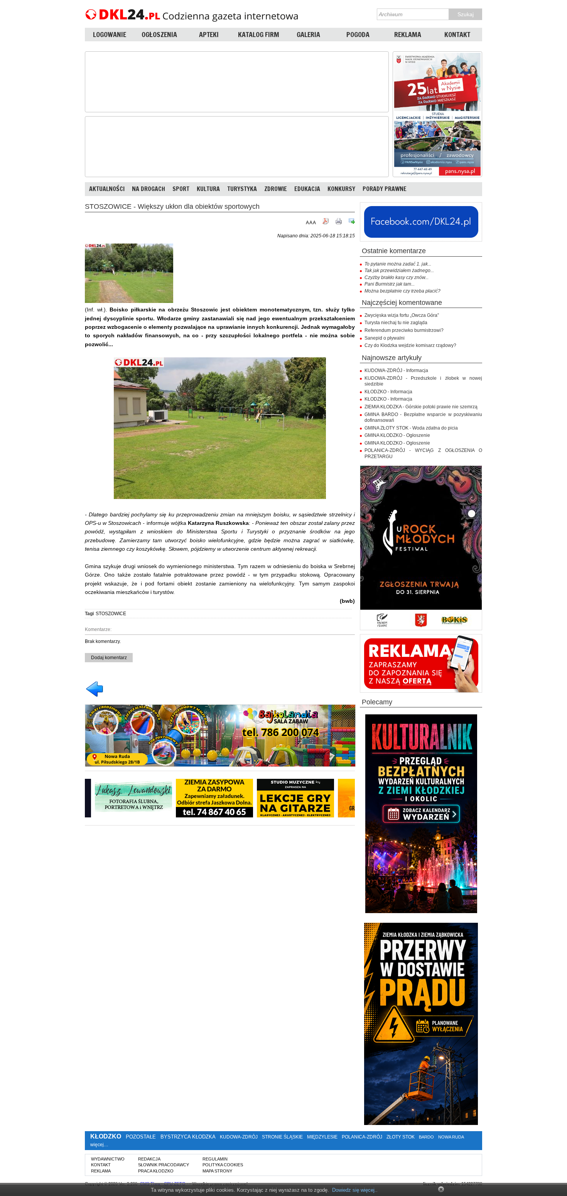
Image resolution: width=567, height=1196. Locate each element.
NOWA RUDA (451, 1137)
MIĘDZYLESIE (322, 1137)
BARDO (426, 1137)
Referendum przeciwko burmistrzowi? (404, 330)
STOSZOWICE (111, 613)
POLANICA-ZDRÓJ (362, 1137)
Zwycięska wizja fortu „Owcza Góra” (401, 315)
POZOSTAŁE (141, 1137)
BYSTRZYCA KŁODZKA (187, 1137)
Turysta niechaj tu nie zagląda (395, 322)
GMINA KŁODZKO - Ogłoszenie (397, 435)
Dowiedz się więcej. (354, 1190)
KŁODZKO (105, 1136)
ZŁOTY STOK (400, 1137)
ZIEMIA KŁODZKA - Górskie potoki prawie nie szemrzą (421, 406)
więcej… (99, 1144)
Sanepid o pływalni (384, 338)
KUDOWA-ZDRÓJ (239, 1137)
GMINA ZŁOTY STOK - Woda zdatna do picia (411, 428)
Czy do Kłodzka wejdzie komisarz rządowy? (410, 345)
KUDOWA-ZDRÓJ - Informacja (396, 370)
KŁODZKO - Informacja (388, 391)
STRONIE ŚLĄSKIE (282, 1137)
